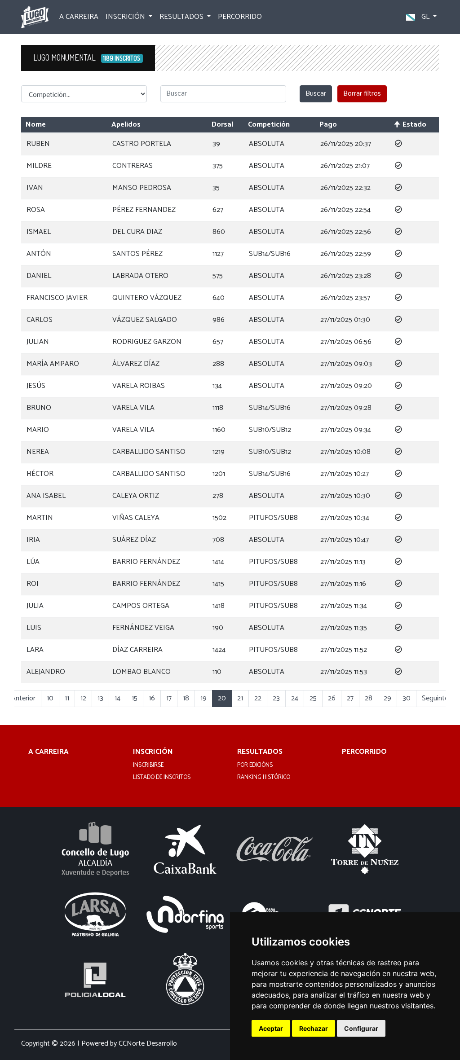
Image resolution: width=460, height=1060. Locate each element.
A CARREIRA (78, 17)
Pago (328, 125)
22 (257, 698)
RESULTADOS (260, 752)
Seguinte (435, 698)
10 (50, 698)
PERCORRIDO (240, 17)
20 (222, 698)
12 (83, 698)
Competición (269, 125)
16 (152, 698)
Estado (414, 125)
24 (294, 698)
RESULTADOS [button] (182, 17)
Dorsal (222, 125)
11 (67, 698)
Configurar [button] (361, 1028)
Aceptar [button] (271, 1028)
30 (406, 698)
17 (169, 698)
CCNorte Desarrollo (148, 1044)
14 (117, 698)
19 (203, 698)
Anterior (23, 698)
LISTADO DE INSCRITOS (161, 777)
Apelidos (126, 125)
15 (134, 698)
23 (276, 698)
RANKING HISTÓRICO (263, 777)
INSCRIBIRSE (148, 765)
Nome (36, 125)
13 (100, 698)
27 (350, 698)
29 (387, 698)
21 (240, 698)
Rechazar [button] (313, 1028)
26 (332, 698)
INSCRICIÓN (153, 752)
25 (313, 698)
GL (425, 17)
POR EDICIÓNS (255, 765)
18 (186, 698)
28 (368, 698)
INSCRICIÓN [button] (126, 17)
